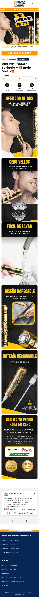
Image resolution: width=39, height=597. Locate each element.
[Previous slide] (12, 521)
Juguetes (5, 573)
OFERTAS (5, 585)
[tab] (16, 521)
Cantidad (5, 75)
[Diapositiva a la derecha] (36, 28)
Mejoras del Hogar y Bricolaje (13, 581)
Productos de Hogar (9, 565)
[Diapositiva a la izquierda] (2, 28)
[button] (32, 4)
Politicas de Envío (8, 545)
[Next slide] (26, 521)
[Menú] (2, 4)
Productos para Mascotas (12, 577)
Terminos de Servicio (10, 553)
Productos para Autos (10, 569)
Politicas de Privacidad (10, 549)
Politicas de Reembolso (11, 541)
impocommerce (15, 593)
